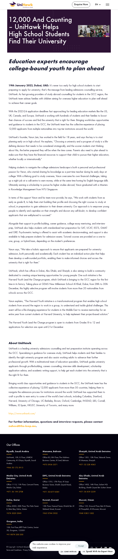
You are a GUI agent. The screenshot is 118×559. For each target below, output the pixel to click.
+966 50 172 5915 (14, 468)
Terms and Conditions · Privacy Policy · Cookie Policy (25, 550)
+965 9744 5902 (50, 513)
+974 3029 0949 (13, 513)
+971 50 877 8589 (51, 492)
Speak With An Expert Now (99, 552)
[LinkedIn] (105, 548)
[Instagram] (92, 548)
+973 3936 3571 (50, 465)
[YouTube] (110, 548)
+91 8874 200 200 (14, 535)
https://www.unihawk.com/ (22, 413)
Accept (81, 546)
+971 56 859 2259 (87, 492)
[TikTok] (101, 548)
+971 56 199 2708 (14, 492)
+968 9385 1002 (86, 513)
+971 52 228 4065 (87, 465)
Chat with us (70, 552)
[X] (96, 548)
